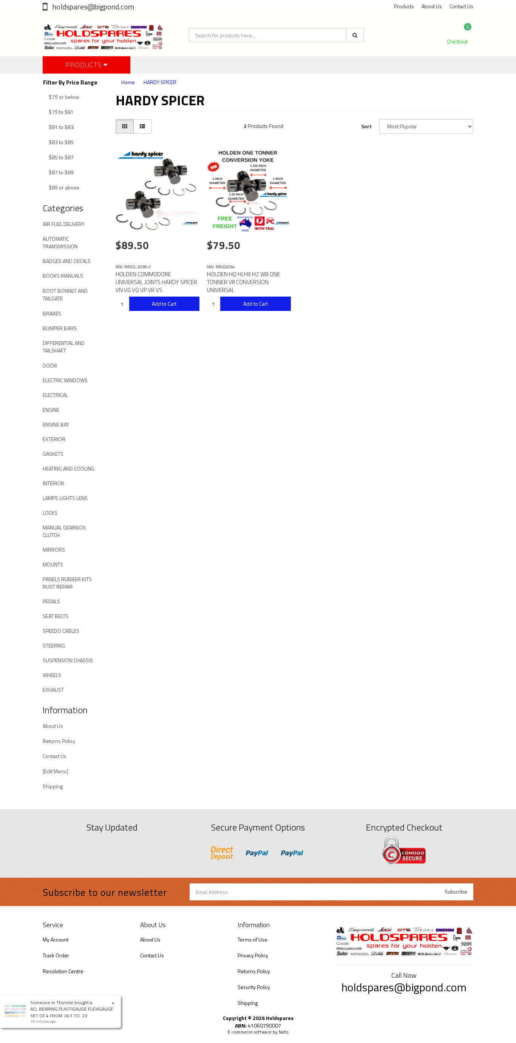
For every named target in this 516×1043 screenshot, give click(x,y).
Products (404, 6)
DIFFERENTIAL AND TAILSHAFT (64, 346)
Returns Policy (59, 741)
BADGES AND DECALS (67, 261)
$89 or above (64, 187)
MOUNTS (53, 564)
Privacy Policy (253, 955)
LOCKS (50, 513)
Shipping (53, 786)
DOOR (50, 365)
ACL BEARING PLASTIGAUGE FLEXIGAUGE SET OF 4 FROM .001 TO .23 (71, 1012)
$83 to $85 (61, 142)
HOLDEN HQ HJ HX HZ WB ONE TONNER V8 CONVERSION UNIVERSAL (243, 282)
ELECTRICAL (55, 395)
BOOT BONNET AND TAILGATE (65, 294)
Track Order (56, 955)
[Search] (355, 35)
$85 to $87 (61, 157)
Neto (284, 1032)
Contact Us (461, 6)
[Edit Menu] (55, 771)
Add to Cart (164, 304)
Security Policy (254, 987)
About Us (432, 6)
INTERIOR (53, 483)
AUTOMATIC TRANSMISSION (60, 242)
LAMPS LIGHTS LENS (65, 498)
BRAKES (52, 313)
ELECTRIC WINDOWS (65, 380)
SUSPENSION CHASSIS (68, 660)
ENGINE (51, 410)
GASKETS (53, 454)
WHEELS (52, 675)
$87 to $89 (61, 172)
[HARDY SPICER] (190, 223)
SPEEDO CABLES (61, 631)
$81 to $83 (61, 127)
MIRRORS (54, 550)
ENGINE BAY (56, 424)
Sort (366, 126)
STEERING (54, 645)
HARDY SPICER (160, 82)
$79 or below (64, 97)
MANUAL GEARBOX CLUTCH (64, 531)
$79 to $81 (61, 112)
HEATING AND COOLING (68, 468)
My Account (55, 939)
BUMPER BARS (60, 328)
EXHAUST (53, 690)
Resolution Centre (63, 971)
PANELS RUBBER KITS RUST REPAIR (67, 583)
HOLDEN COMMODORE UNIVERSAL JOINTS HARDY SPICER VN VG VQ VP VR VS (156, 282)
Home (128, 82)
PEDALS (51, 601)
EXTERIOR (54, 439)
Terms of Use (252, 939)
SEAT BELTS (55, 616)
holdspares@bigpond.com (92, 6)
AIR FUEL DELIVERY (64, 224)
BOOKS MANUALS (63, 276)
